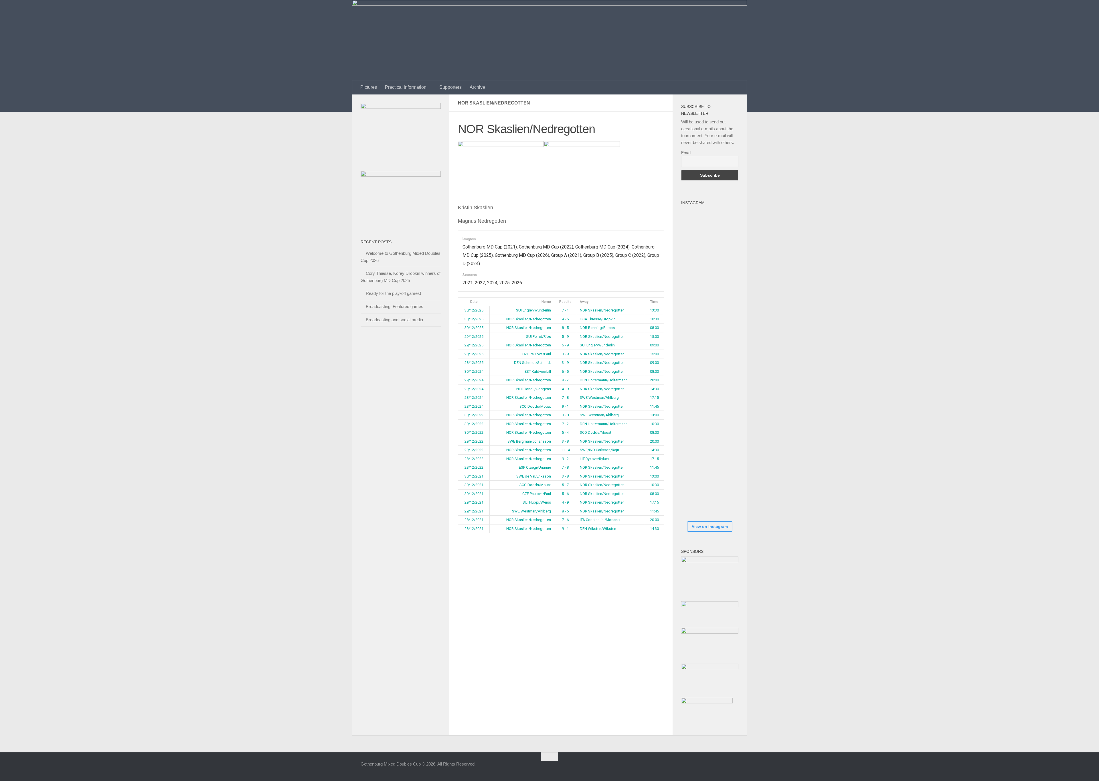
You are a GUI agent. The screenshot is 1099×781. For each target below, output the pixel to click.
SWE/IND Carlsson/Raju (599, 450)
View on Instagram (710, 526)
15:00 (654, 336)
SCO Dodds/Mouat (535, 406)
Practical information (405, 87)
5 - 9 (565, 336)
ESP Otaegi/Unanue (535, 467)
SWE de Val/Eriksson (533, 476)
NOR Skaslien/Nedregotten (602, 310)
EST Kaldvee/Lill (538, 371)
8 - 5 (565, 328)
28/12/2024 (473, 397)
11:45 (654, 406)
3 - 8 (565, 415)
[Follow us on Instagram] (714, 768)
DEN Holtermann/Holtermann (604, 380)
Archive (477, 87)
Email (686, 152)
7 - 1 (565, 310)
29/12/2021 (473, 502)
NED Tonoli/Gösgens (533, 389)
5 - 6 (565, 494)
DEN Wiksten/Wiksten (598, 528)
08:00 (654, 328)
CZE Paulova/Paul (536, 354)
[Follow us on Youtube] (724, 768)
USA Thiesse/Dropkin (598, 319)
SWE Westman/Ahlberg (599, 397)
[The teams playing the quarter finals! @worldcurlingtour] (698, 397)
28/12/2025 (473, 354)
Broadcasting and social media (394, 319)
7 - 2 (565, 424)
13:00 (654, 415)
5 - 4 (565, 432)
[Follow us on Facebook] (703, 768)
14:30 (654, 389)
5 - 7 (565, 485)
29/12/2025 (473, 336)
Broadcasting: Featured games (394, 306)
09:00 (654, 345)
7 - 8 (565, 397)
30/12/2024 (473, 371)
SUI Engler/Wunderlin (533, 310)
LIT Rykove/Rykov (594, 459)
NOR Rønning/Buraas (597, 328)
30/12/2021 (473, 476)
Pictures (368, 87)
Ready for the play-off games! (393, 293)
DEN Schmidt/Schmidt (532, 362)
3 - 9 (565, 354)
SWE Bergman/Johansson (529, 441)
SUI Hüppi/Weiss (537, 502)
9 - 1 (565, 406)
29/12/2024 (473, 380)
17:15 (654, 397)
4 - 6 (565, 319)
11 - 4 (565, 450)
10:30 (654, 319)
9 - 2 (565, 380)
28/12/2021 (473, 520)
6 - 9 (565, 345)
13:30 (654, 310)
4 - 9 (565, 389)
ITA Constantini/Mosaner (600, 520)
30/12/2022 (473, 415)
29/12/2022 (473, 441)
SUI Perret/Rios (538, 336)
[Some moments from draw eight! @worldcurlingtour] (698, 431)
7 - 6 (565, 520)
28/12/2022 (473, 459)
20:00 (654, 380)
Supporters (450, 87)
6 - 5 (565, 371)
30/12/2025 (473, 310)
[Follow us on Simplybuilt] (734, 768)
